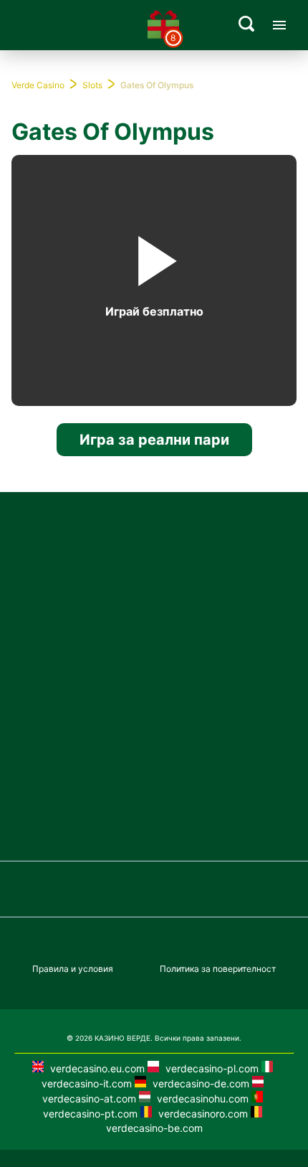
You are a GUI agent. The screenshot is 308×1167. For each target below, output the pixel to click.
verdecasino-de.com (199, 1083)
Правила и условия (72, 968)
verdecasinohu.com (201, 1098)
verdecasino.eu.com (96, 1068)
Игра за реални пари (154, 439)
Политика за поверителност (218, 968)
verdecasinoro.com (201, 1113)
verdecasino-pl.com (211, 1068)
